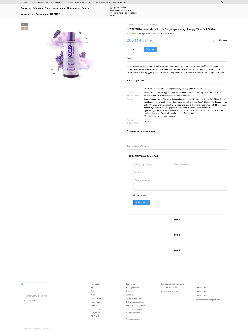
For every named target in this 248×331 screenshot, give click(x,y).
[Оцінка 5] (169, 195)
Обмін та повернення (64, 2)
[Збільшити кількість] (138, 49)
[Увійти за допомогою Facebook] (194, 164)
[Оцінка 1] (150, 195)
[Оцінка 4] (164, 195)
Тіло (47, 8)
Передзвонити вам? (169, 292)
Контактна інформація (84, 2)
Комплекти (27, 14)
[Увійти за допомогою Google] (199, 164)
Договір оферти (119, 2)
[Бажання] (210, 11)
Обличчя (38, 8)
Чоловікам (73, 8)
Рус (225, 2)
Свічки (85, 8)
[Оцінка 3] (159, 195)
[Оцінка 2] (155, 195)
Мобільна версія (30, 300)
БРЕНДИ (55, 14)
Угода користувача (103, 2)
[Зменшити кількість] (129, 49)
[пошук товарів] (101, 11)
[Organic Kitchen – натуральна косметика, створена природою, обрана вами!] (35, 287)
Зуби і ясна (58, 8)
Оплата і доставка (45, 2)
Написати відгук (167, 34)
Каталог (33, 2)
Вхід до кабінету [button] (133, 288)
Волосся (26, 8)
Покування (41, 14)
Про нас (24, 2)
